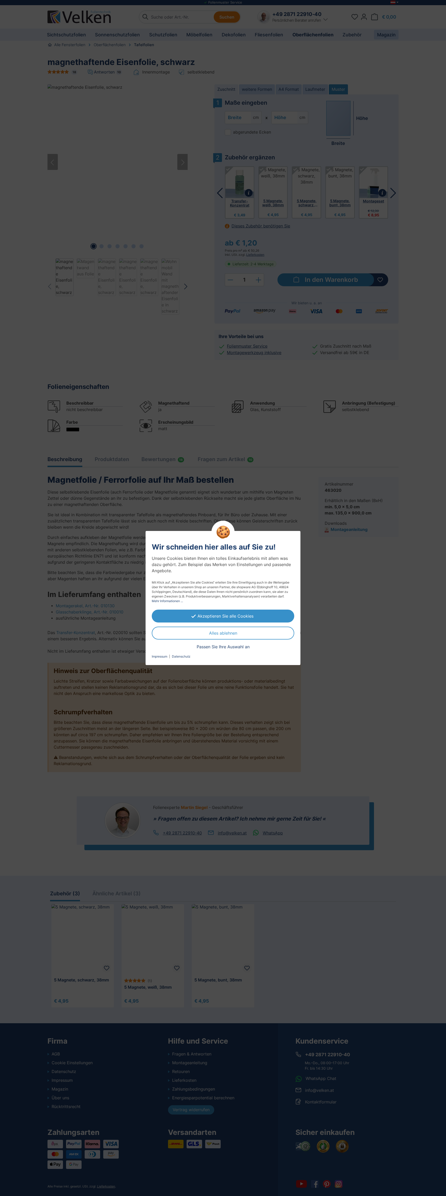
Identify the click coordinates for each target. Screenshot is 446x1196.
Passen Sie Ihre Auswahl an (223, 646)
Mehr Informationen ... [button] (167, 601)
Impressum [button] (159, 656)
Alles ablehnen (223, 633)
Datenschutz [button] (181, 656)
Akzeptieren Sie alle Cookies (225, 616)
